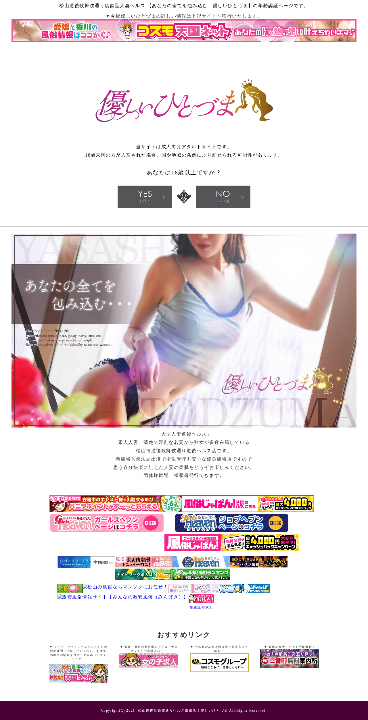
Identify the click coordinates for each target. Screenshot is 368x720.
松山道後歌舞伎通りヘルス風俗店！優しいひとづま (183, 711)
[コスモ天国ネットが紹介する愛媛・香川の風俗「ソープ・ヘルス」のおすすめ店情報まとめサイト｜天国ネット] (78, 674)
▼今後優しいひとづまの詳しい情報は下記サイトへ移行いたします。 (184, 16)
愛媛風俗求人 (201, 607)
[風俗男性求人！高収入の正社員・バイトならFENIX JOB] (86, 566)
